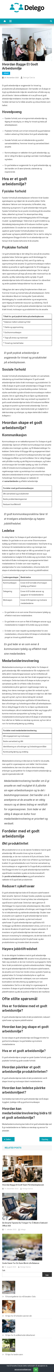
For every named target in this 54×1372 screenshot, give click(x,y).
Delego (23, 1229)
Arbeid (6, 73)
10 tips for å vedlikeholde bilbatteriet (20, 1335)
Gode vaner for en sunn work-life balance (20, 1263)
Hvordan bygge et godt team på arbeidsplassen (23, 1185)
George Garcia (29, 77)
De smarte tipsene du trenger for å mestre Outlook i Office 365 (25, 1224)
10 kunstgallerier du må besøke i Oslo (20, 1297)
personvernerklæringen (23, 1369)
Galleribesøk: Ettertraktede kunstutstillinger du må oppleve (10, 1139)
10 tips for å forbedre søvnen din (18, 1316)
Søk (3, 1270)
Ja (36, 1370)
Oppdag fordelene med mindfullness (47, 1139)
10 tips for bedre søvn (14, 1354)
